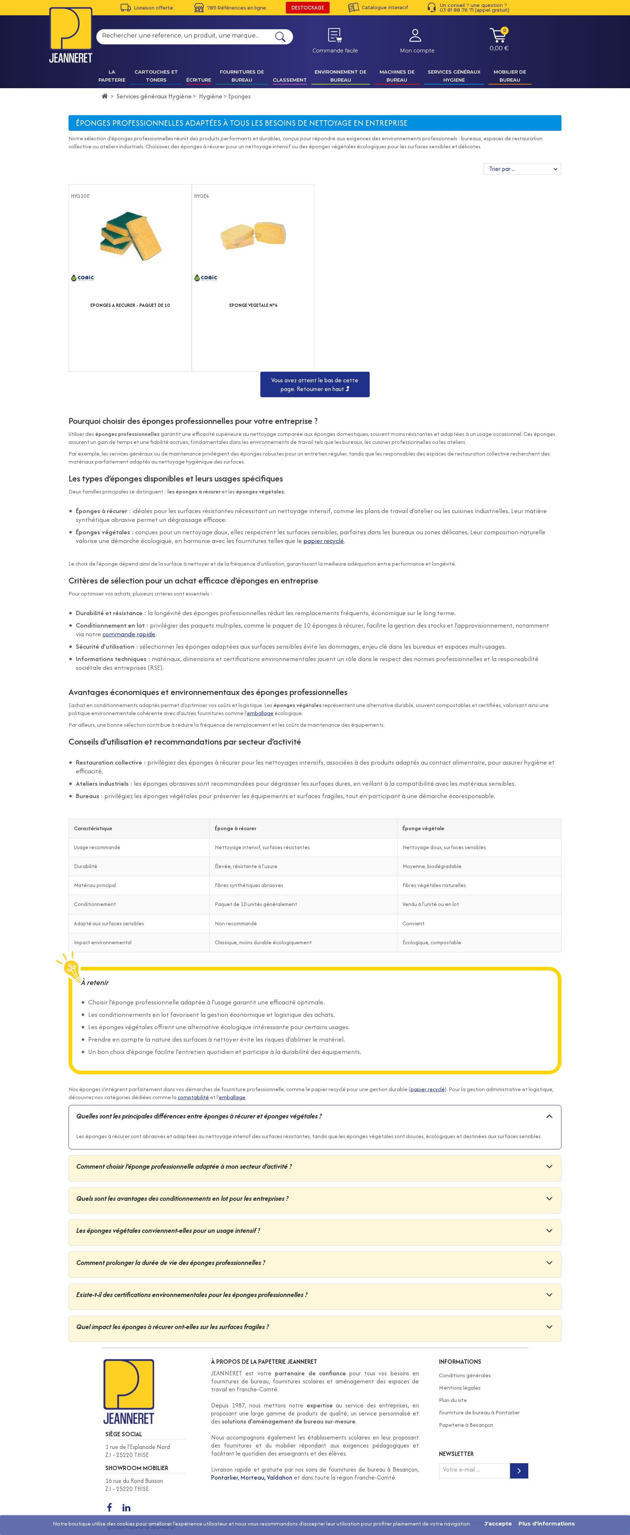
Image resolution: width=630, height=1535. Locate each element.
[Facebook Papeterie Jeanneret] (109, 1508)
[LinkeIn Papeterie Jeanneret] (126, 1508)
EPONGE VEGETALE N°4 (253, 305)
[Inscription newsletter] (519, 1471)
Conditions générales (465, 1375)
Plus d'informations (546, 1523)
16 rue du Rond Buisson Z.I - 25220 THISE (134, 1485)
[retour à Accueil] (105, 96)
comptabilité (193, 1097)
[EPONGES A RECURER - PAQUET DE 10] (130, 251)
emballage (260, 713)
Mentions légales (460, 1387)
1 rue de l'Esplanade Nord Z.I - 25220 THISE (137, 1451)
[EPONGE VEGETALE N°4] (253, 251)
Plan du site (453, 1400)
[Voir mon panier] (498, 41)
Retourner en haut (321, 388)
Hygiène (210, 96)
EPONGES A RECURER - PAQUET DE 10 (130, 305)
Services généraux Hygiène (154, 96)
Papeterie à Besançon (466, 1425)
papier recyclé (323, 540)
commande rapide (128, 633)
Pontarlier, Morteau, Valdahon (251, 1477)
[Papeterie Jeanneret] (70, 35)
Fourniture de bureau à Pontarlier (479, 1412)
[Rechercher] (280, 36)
